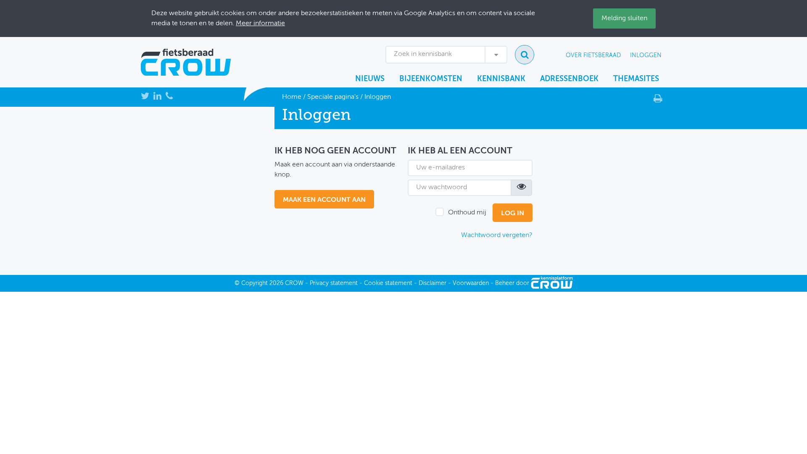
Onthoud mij (467, 212)
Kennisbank (501, 79)
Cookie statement (388, 283)
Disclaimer (432, 283)
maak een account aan (324, 200)
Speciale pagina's (333, 97)
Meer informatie (260, 23)
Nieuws (370, 79)
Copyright (254, 283)
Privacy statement (334, 283)
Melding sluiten (624, 18)
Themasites (636, 79)
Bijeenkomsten (430, 79)
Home (291, 97)
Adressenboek (569, 79)
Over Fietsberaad (593, 55)
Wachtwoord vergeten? (497, 235)
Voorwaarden (471, 283)
